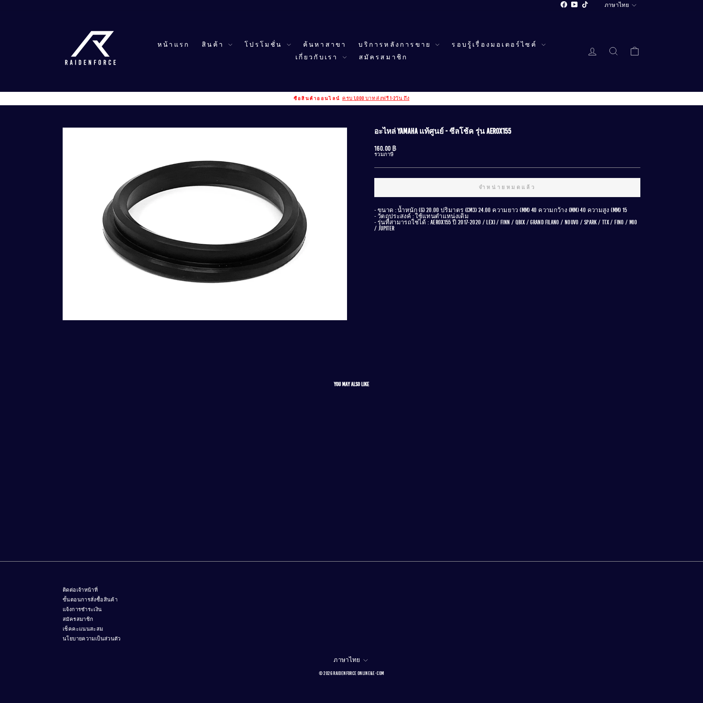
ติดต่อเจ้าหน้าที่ (80, 590)
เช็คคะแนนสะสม (83, 629)
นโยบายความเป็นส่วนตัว (92, 639)
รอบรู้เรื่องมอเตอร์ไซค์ (495, 44)
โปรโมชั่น (265, 44)
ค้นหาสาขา (325, 44)
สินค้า (214, 44)
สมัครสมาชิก (383, 57)
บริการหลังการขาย (395, 44)
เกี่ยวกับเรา (318, 57)
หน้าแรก (173, 44)
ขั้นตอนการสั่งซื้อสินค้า (90, 600)
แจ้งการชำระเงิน (82, 609)
